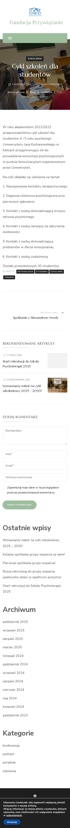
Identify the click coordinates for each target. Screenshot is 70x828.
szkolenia (35, 58)
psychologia (25, 271)
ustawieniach (14, 815)
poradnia (9, 762)
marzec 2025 (12, 647)
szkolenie (57, 271)
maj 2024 (10, 698)
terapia (9, 277)
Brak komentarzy (51, 85)
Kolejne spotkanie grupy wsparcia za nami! (34, 554)
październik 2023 (15, 715)
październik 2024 (15, 664)
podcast (8, 754)
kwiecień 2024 (13, 707)
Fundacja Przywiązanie (36, 22)
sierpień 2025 (13, 639)
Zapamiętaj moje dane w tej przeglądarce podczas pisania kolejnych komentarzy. (33, 490)
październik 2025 (15, 622)
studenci (42, 271)
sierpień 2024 (13, 681)
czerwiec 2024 (13, 690)
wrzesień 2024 (13, 673)
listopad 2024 (13, 656)
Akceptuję (12, 822)
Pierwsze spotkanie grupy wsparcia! (29, 563)
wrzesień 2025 (13, 630)
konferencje (11, 745)
